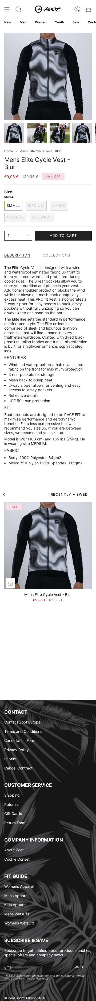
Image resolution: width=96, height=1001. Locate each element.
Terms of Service (30, 978)
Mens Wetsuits (16, 914)
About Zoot (14, 850)
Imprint (10, 758)
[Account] (77, 9)
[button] (18, 9)
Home (8, 151)
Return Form (14, 823)
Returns (11, 804)
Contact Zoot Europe (22, 722)
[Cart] (88, 9)
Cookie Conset (17, 859)
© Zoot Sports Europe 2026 (24, 998)
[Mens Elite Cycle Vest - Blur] (48, 545)
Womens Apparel (19, 886)
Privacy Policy (16, 749)
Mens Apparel (16, 895)
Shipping (12, 795)
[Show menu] (7, 9)
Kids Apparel (15, 904)
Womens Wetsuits (19, 923)
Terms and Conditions (23, 731)
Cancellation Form (19, 740)
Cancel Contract (18, 768)
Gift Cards (13, 813)
